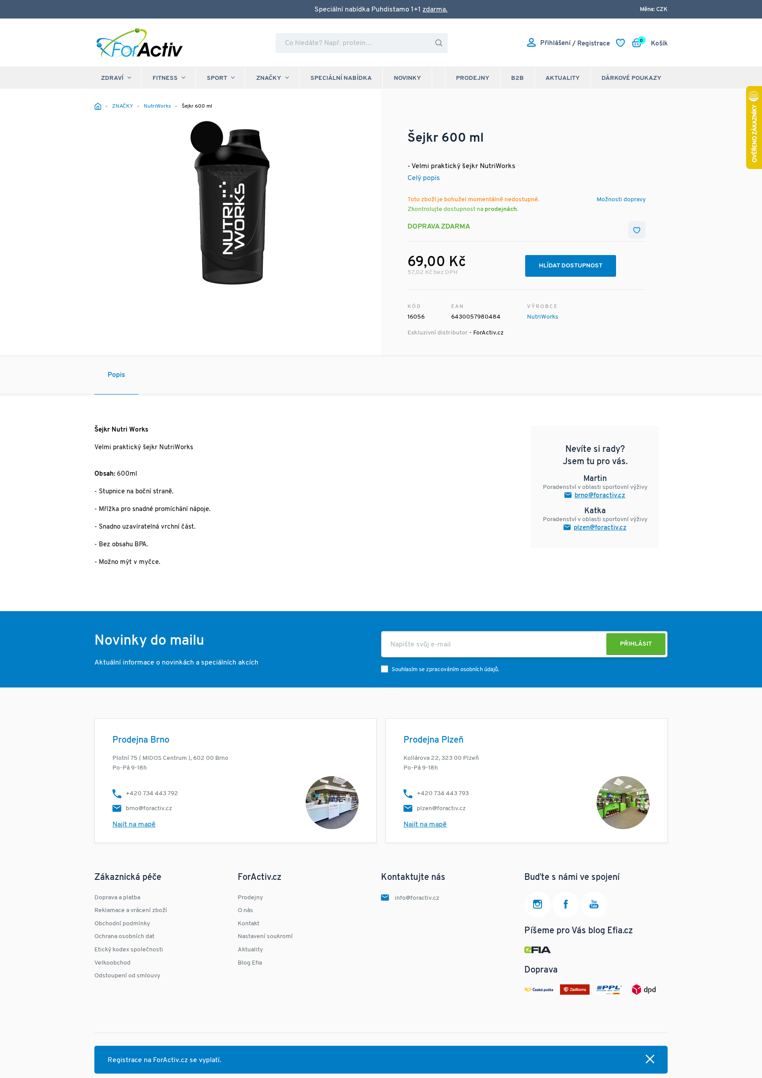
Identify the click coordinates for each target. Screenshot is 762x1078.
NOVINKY (407, 78)
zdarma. (435, 9)
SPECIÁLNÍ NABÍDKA (341, 78)
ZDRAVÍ (112, 78)
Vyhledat (439, 43)
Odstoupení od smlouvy (127, 976)
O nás (245, 910)
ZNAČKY (268, 78)
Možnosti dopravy (621, 199)
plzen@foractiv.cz (600, 528)
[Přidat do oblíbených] (637, 230)
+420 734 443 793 (443, 793)
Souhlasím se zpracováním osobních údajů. (445, 669)
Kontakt (248, 923)
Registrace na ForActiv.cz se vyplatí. (164, 1060)
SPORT (217, 78)
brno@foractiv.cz (600, 495)
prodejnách (501, 209)
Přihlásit (636, 644)
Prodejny (472, 78)
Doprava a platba (117, 897)
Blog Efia (250, 963)
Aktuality (562, 78)
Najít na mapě (134, 824)
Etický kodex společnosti (128, 950)
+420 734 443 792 (152, 793)
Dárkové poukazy (631, 78)
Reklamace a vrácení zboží (130, 910)
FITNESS (165, 78)
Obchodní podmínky (122, 923)
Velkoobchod (112, 963)
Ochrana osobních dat (124, 936)
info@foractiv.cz (417, 898)
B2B (517, 78)
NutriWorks (542, 317)
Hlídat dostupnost (570, 266)
